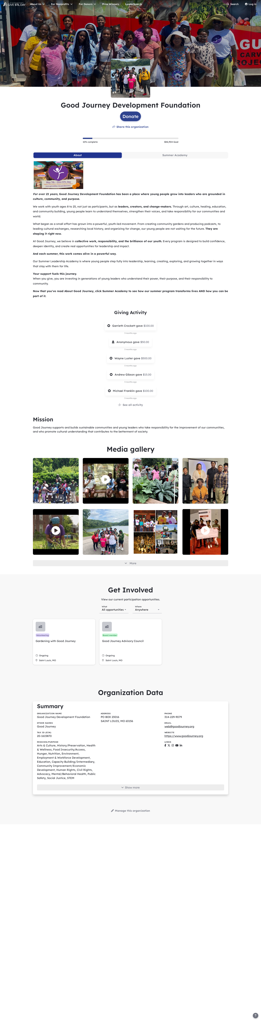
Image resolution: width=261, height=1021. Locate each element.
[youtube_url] (176, 745)
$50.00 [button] (144, 342)
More (133, 563)
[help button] (255, 1015)
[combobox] (114, 609)
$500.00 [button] (146, 358)
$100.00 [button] (148, 325)
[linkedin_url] (181, 745)
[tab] (78, 155)
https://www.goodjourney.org (183, 736)
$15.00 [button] (147, 374)
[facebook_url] (165, 745)
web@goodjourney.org (179, 726)
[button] (105, 479)
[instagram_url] (173, 745)
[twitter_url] (169, 745)
